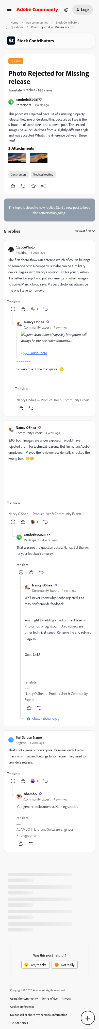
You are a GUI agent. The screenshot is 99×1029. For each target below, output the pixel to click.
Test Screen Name (29, 737)
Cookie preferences (22, 1006)
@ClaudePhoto (36, 353)
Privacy (66, 998)
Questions (17, 27)
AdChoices (21, 1023)
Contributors (18, 174)
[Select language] (66, 10)
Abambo (30, 794)
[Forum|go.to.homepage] (37, 10)
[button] (9, 11)
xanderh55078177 (29, 99)
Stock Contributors (67, 22)
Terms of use (50, 998)
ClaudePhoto (25, 247)
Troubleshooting (43, 174)
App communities (37, 22)
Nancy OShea (34, 322)
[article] (49, 278)
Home (14, 22)
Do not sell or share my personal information (38, 1015)
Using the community (24, 998)
